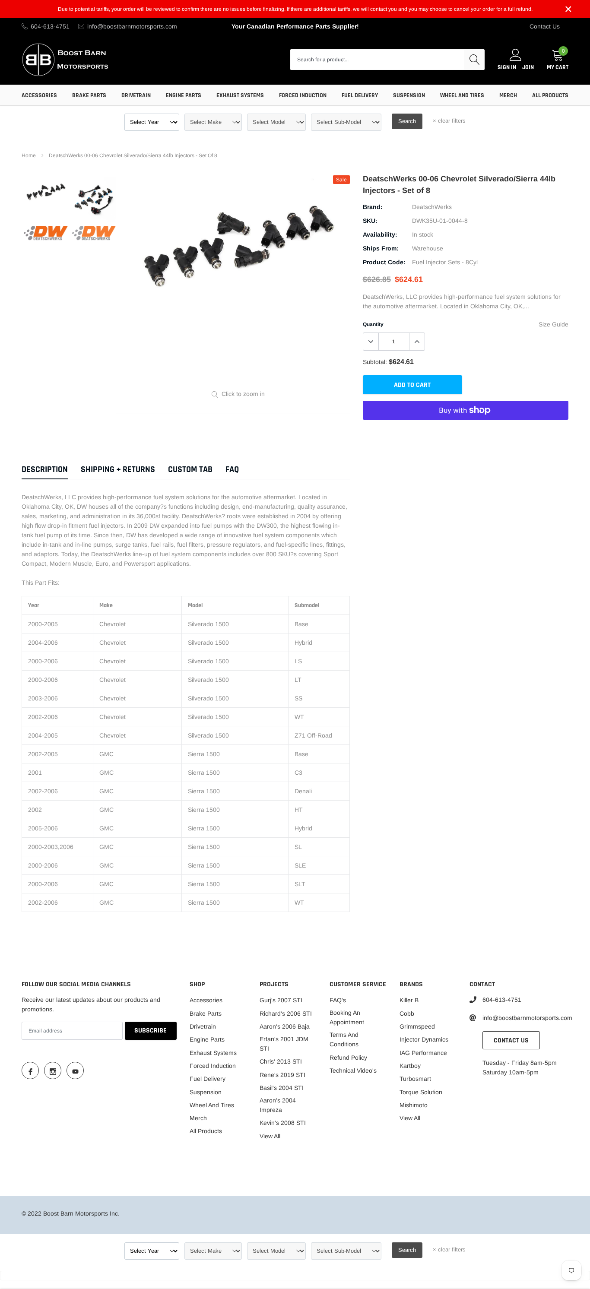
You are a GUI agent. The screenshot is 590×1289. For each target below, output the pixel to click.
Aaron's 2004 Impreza (278, 1105)
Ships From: (381, 248)
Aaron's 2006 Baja (285, 1026)
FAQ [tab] (232, 469)
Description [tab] (45, 469)
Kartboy (410, 1065)
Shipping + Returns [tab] (118, 469)
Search (407, 121)
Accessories (39, 95)
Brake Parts (89, 95)
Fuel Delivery (360, 95)
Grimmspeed (417, 1026)
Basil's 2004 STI (282, 1087)
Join (528, 67)
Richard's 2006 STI (286, 1013)
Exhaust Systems (240, 95)
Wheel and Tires (462, 95)
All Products (550, 95)
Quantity (373, 324)
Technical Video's (353, 1070)
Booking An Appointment (347, 1017)
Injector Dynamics (424, 1039)
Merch (508, 95)
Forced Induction (303, 95)
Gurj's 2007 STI (281, 1000)
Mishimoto (414, 1105)
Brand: (373, 206)
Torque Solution (421, 1092)
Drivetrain (136, 95)
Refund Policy (348, 1057)
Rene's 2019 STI (282, 1074)
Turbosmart (415, 1078)
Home (29, 155)
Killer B (409, 1000)
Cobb (407, 1013)
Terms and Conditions (344, 1039)
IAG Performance (423, 1052)
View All (270, 1136)
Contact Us (545, 26)
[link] (46, 192)
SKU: (370, 220)
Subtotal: (375, 361)
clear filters (449, 120)
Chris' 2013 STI (281, 1061)
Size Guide (553, 324)
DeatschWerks (432, 206)
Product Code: (384, 262)
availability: (380, 234)
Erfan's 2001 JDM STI (284, 1044)
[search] (474, 59)
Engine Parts (183, 95)
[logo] (66, 59)
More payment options (465, 431)
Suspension (409, 95)
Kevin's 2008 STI (283, 1122)
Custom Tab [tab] (190, 469)
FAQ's (338, 1000)
